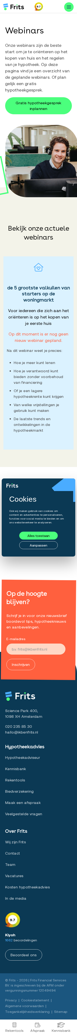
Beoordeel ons (23, 954)
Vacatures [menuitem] (14, 875)
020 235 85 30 (18, 726)
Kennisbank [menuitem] (61, 1030)
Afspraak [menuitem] (37, 1030)
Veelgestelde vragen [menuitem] (23, 813)
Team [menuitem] (10, 864)
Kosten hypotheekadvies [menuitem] (27, 887)
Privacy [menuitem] (11, 1000)
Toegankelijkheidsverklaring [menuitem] (27, 1011)
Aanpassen (38, 545)
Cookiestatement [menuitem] (35, 1000)
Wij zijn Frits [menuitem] (15, 841)
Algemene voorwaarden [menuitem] (24, 1006)
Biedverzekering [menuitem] (19, 791)
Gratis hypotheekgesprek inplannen (38, 105)
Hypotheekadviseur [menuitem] (22, 757)
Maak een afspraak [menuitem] (23, 802)
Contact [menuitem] (12, 853)
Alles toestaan (38, 536)
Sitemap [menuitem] (61, 1011)
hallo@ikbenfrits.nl (21, 732)
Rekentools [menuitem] (14, 1030)
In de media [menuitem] (15, 898)
